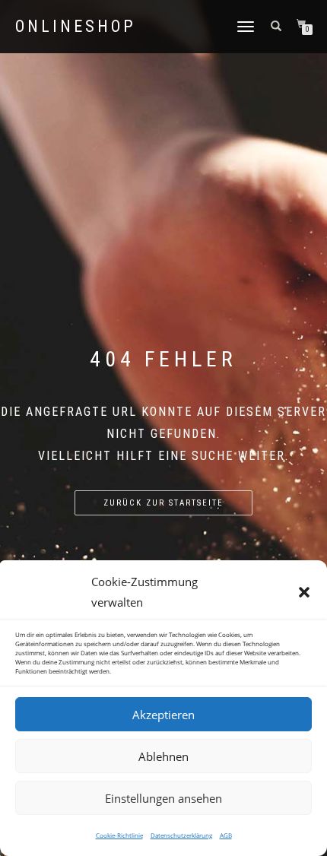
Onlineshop (75, 26)
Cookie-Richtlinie (119, 835)
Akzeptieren (163, 714)
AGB (226, 835)
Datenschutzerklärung (181, 835)
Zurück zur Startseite (163, 503)
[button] (304, 592)
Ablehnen (163, 756)
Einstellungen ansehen (163, 798)
